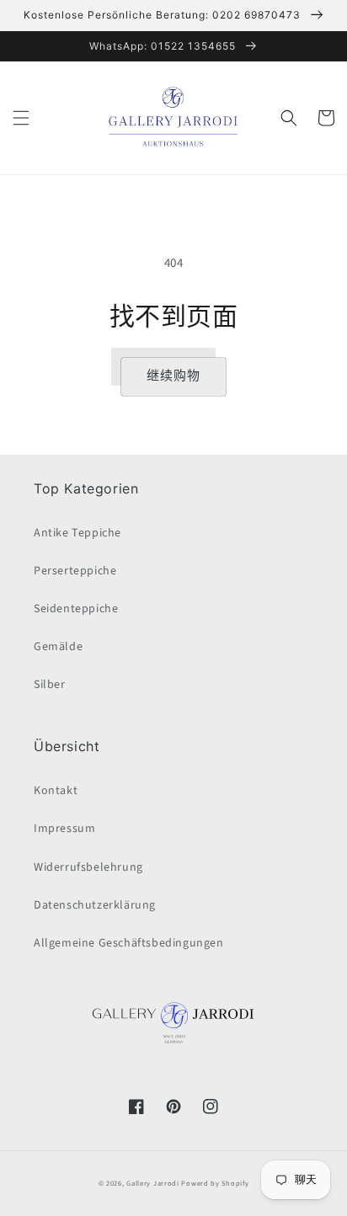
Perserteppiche (75, 571)
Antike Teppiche (77, 533)
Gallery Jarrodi (152, 1183)
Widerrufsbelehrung (88, 867)
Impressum (64, 828)
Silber (50, 684)
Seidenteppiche (76, 608)
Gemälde (58, 646)
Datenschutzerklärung (95, 905)
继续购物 (173, 376)
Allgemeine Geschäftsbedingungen (129, 943)
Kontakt (55, 790)
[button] (21, 117)
